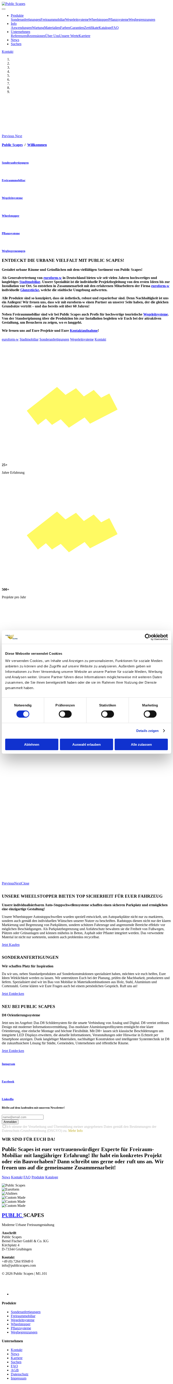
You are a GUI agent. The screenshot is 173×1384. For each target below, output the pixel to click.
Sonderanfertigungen (26, 19)
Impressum (18, 1378)
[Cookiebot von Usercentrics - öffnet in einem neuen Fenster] (148, 637)
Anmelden (10, 1122)
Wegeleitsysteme (77, 19)
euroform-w (160, 286)
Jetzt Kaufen (11, 945)
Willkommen (37, 145)
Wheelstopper (98, 19)
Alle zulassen (141, 744)
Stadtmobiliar (29, 339)
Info (14, 24)
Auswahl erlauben (86, 744)
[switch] (65, 714)
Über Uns (52, 36)
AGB (15, 1370)
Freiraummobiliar (53, 19)
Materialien (52, 28)
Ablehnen (31, 744)
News (15, 40)
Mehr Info (75, 1131)
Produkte (17, 15)
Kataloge (105, 28)
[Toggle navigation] (3, 9)
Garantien (77, 28)
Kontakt (7, 51)
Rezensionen (36, 36)
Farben (65, 28)
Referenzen (19, 36)
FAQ (115, 28)
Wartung (38, 28)
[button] (8, 136)
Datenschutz (19, 1374)
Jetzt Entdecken (13, 994)
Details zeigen (147, 731)
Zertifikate (91, 28)
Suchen (16, 44)
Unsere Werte (69, 36)
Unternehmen (20, 32)
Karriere (84, 36)
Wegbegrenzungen (142, 19)
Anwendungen (21, 28)
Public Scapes (12, 145)
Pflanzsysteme (118, 19)
